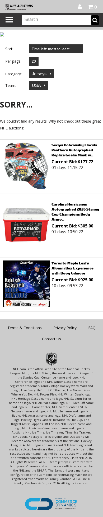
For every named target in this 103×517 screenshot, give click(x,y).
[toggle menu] (9, 19)
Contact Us (51, 338)
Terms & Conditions (24, 327)
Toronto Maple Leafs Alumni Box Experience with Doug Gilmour (72, 268)
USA (37, 85)
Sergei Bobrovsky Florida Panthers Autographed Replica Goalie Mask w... (74, 149)
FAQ (92, 327)
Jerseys (40, 74)
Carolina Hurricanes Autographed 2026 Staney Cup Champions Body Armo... (75, 212)
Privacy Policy (65, 327)
